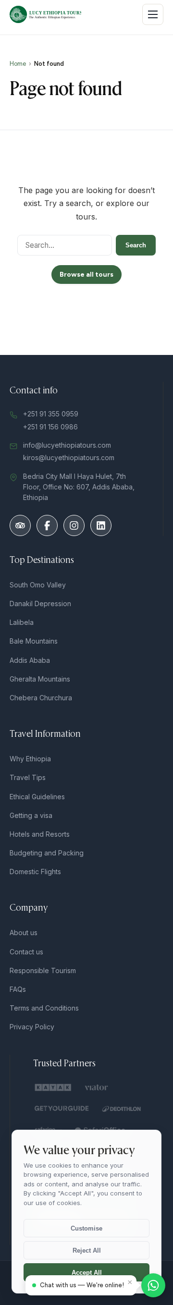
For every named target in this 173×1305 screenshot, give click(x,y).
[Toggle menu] (152, 14)
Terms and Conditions (44, 1008)
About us (23, 932)
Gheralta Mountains (40, 679)
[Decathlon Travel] (121, 1108)
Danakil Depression (40, 603)
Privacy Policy (32, 1027)
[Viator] (97, 1087)
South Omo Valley (38, 585)
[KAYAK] (53, 1087)
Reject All (87, 1250)
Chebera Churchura (41, 698)
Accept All (87, 1272)
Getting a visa (31, 815)
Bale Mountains (34, 641)
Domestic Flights (35, 871)
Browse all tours (86, 274)
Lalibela (22, 622)
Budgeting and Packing (47, 853)
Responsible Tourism (43, 970)
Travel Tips (28, 777)
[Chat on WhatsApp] (153, 1285)
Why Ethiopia (30, 759)
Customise (86, 1228)
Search (135, 245)
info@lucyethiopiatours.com (67, 445)
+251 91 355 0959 (50, 414)
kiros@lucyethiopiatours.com (68, 457)
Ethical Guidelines (37, 797)
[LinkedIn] (100, 525)
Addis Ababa (30, 660)
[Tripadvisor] (20, 525)
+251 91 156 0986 (50, 427)
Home (18, 63)
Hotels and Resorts (40, 834)
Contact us (26, 952)
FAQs (18, 989)
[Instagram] (74, 525)
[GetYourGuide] (62, 1108)
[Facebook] (47, 525)
